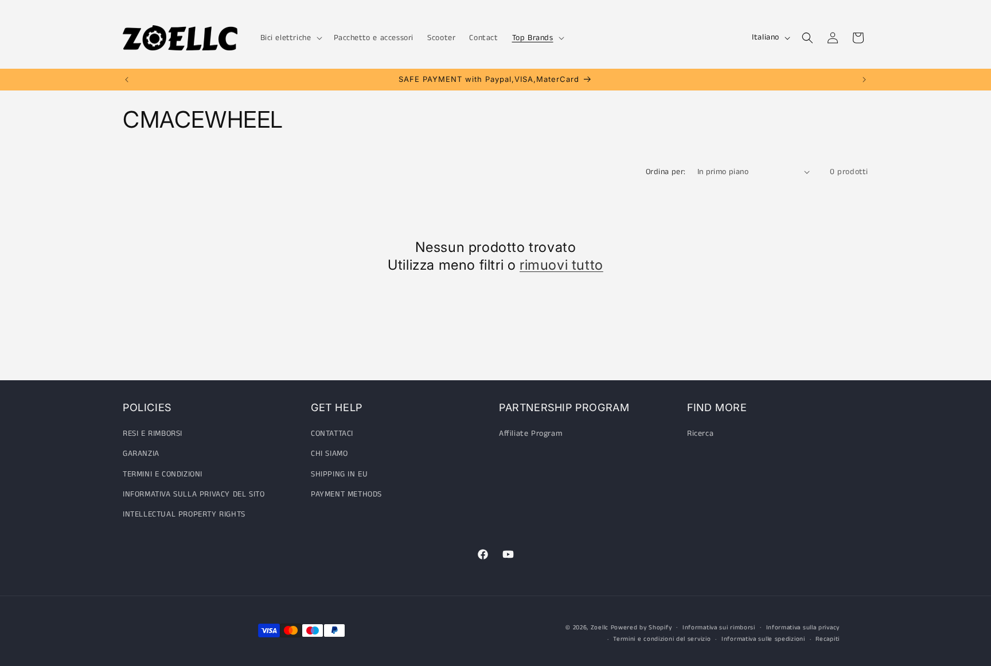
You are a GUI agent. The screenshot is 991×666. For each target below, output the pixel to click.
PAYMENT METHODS (346, 494)
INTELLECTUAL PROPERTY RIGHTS (184, 514)
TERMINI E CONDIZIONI (162, 474)
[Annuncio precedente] (126, 79)
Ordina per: (665, 172)
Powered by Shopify (641, 627)
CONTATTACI (332, 433)
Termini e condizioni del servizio (662, 639)
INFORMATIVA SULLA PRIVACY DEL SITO (193, 494)
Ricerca (700, 433)
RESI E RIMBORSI (152, 433)
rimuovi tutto (561, 265)
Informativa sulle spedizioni (763, 639)
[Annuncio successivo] (864, 79)
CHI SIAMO (329, 453)
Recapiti (828, 639)
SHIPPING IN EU (339, 474)
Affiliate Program (530, 433)
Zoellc (599, 627)
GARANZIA (141, 453)
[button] (290, 38)
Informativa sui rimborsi (718, 627)
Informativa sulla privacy (803, 627)
